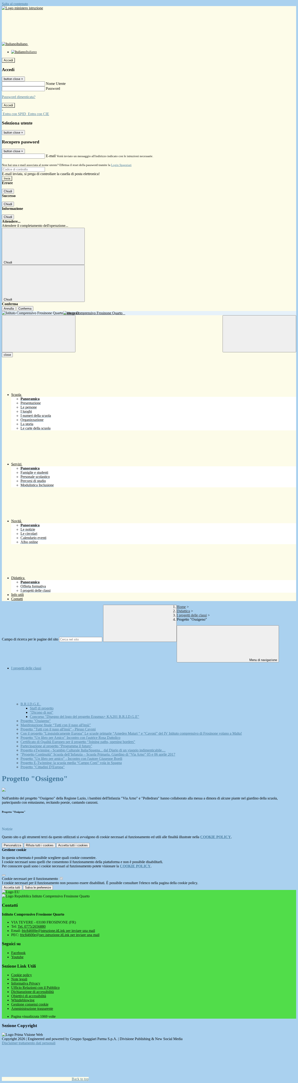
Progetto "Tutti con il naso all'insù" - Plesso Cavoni (58, 729)
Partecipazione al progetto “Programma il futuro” (56, 746)
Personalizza (12, 845)
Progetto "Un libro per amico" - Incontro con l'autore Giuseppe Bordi (71, 759)
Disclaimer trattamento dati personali (28, 1043)
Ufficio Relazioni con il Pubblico (35, 988)
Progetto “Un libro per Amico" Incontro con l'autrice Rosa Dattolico (70, 738)
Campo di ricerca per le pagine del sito (30, 639)
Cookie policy (21, 975)
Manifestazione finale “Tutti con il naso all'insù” (55, 725)
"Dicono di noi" (41, 712)
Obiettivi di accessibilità (28, 996)
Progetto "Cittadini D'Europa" (42, 767)
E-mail (51, 156)
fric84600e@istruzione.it (58, 931)
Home (181, 607)
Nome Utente (56, 84)
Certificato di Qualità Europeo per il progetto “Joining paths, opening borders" (77, 742)
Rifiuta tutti (40, 845)
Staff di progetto (42, 708)
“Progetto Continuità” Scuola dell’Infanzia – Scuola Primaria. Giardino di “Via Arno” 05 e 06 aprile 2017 (97, 754)
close (7, 354)
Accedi (8, 60)
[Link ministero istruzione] (22, 8)
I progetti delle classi (192, 615)
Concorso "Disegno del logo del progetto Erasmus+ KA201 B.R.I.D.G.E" (84, 717)
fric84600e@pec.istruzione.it (59, 935)
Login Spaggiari (121, 165)
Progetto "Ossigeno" (35, 721)
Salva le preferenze (38, 887)
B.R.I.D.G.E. (30, 704)
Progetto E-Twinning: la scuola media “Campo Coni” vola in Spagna (71, 763)
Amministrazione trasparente (32, 1008)
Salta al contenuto (15, 4)
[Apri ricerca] (259, 333)
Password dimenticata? (18, 97)
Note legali (19, 979)
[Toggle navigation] (38, 333)
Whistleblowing (22, 1000)
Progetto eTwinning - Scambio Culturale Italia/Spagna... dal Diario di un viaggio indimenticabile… (93, 750)
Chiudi (8, 191)
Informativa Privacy (25, 983)
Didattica (183, 611)
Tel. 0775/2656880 (32, 926)
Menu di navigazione (262, 660)
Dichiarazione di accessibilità (32, 992)
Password (53, 88)
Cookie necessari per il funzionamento (30, 879)
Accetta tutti (73, 845)
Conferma (24, 308)
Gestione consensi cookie (29, 1004)
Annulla (9, 308)
